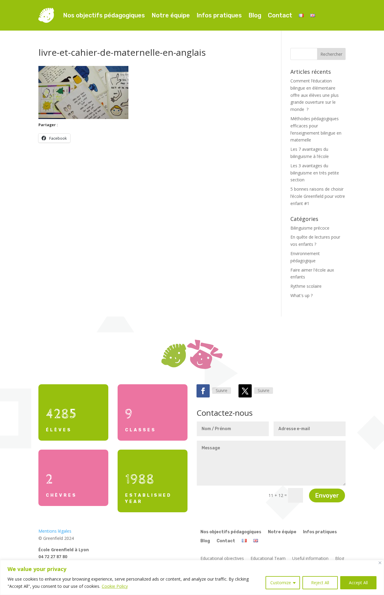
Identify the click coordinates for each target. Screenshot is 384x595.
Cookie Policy (115, 586)
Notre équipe (171, 15)
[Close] (380, 562)
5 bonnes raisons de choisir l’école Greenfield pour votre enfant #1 (317, 196)
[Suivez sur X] (245, 390)
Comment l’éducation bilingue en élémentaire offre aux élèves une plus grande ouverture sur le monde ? (314, 95)
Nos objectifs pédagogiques (104, 15)
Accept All (358, 582)
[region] (192, 577)
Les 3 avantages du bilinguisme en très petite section (314, 173)
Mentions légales (54, 531)
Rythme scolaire (306, 286)
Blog (254, 15)
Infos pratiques (219, 15)
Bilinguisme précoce (309, 228)
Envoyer (327, 495)
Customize (280, 582)
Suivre (221, 390)
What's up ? (301, 295)
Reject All (320, 582)
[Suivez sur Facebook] (203, 390)
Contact (280, 15)
